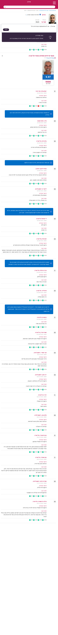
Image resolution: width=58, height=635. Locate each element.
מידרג (29, 2)
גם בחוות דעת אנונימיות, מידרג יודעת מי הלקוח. (36, 162)
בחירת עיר (50, 58)
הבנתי (6, 29)
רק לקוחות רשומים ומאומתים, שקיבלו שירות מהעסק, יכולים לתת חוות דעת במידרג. (29, 114)
